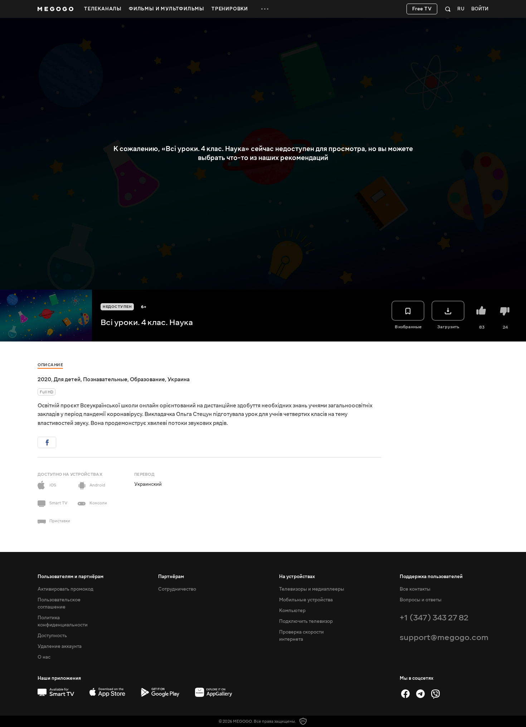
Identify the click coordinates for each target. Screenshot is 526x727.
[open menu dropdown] (265, 9)
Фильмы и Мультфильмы (166, 9)
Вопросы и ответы (421, 600)
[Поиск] (448, 9)
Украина (178, 379)
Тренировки (229, 9)
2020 (44, 379)
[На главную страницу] (55, 9)
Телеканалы (103, 9)
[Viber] (435, 693)
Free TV (422, 9)
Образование (147, 379)
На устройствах (297, 576)
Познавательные (105, 379)
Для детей (67, 379)
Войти (479, 9)
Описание (50, 365)
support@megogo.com (444, 637)
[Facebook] (405, 693)
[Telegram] (420, 693)
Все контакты (415, 589)
